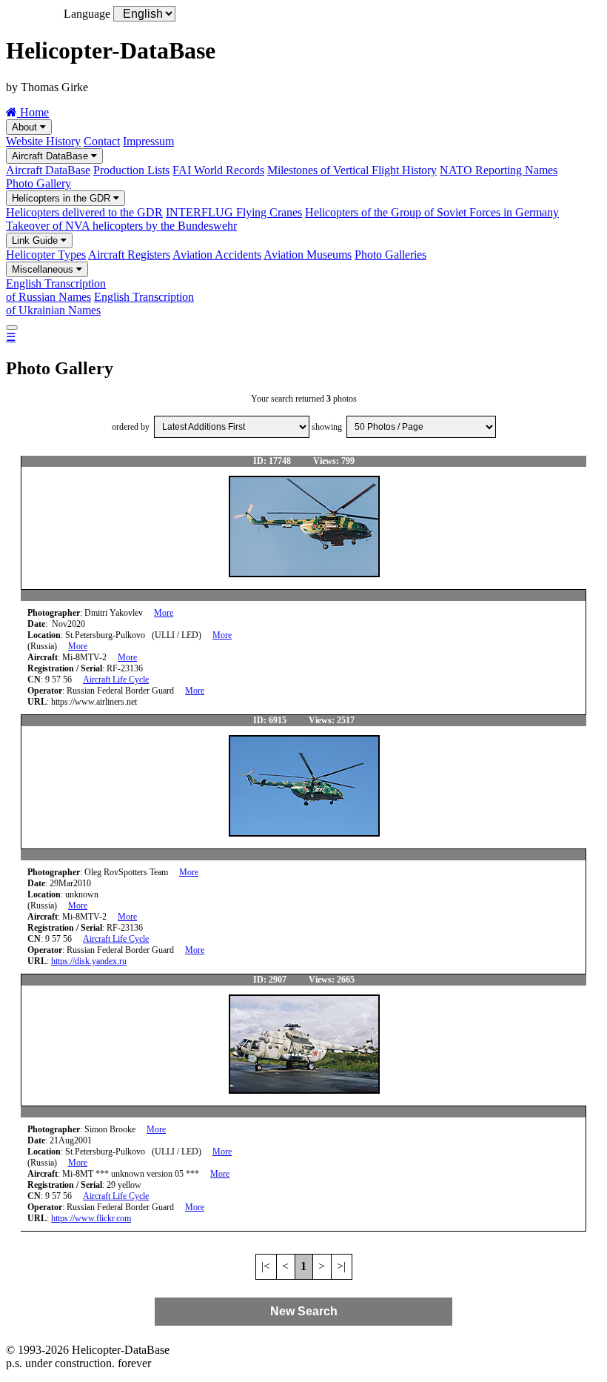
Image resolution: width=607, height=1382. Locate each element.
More (163, 613)
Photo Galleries (390, 254)
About (26, 127)
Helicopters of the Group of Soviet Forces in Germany (432, 212)
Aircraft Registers (129, 254)
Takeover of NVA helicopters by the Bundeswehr (121, 225)
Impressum (148, 141)
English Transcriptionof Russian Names (56, 290)
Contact (102, 141)
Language (87, 13)
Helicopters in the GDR (62, 198)
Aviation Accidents (216, 254)
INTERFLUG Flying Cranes (234, 212)
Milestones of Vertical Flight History (352, 170)
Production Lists (131, 170)
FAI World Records (218, 170)
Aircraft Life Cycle (116, 679)
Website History (43, 141)
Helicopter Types (46, 254)
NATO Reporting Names (498, 170)
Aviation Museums (308, 254)
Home (33, 112)
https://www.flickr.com (91, 1218)
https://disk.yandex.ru (89, 961)
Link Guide (36, 240)
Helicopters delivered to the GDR (84, 212)
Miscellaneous (44, 269)
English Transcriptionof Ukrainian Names (100, 303)
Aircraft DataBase (51, 156)
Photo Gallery (38, 183)
